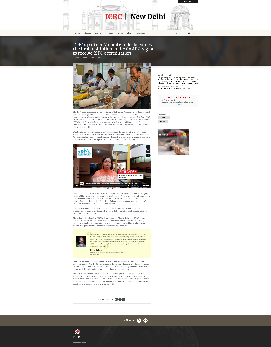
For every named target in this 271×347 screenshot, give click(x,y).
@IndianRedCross (191, 80)
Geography (109, 33)
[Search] (189, 33)
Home (77, 33)
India (99, 57)
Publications (163, 121)
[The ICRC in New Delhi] (135, 15)
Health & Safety (88, 57)
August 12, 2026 (184, 88)
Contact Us (141, 33)
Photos (129, 33)
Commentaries (164, 118)
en (195, 33)
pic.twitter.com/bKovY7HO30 (168, 87)
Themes (98, 33)
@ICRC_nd (164, 81)
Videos (120, 33)
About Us (87, 33)
